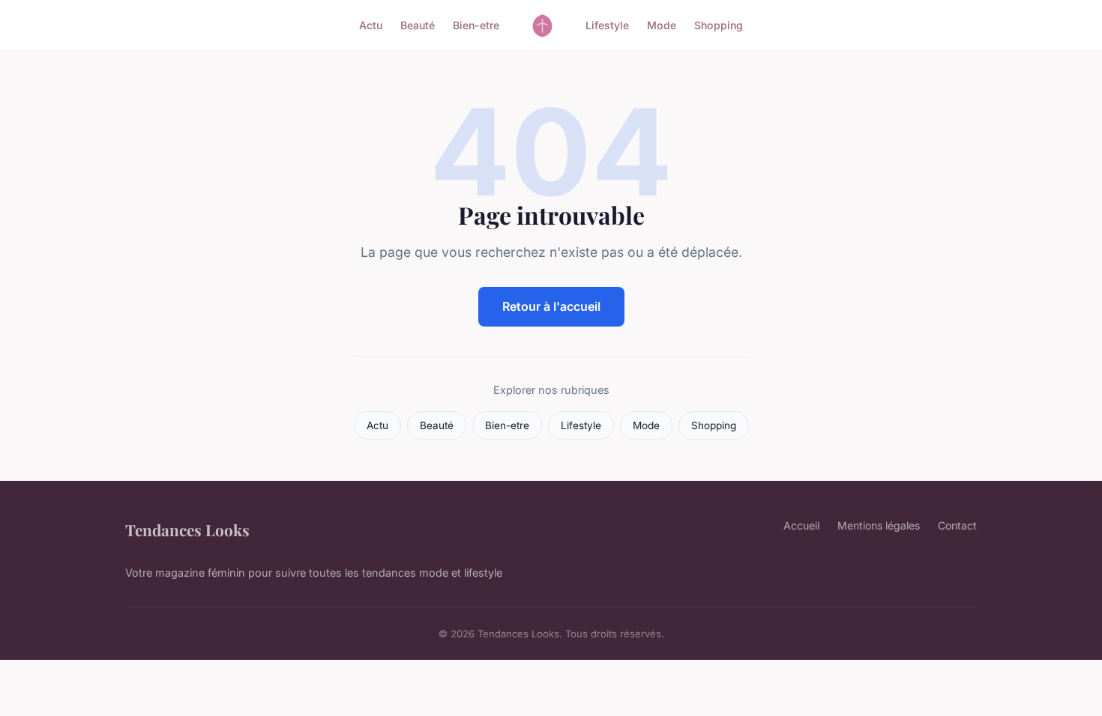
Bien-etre (476, 25)
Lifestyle (607, 25)
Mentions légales (878, 525)
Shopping (718, 25)
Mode (661, 25)
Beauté (417, 25)
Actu (370, 25)
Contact (957, 525)
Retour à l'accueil (551, 306)
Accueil (801, 525)
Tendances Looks (187, 529)
